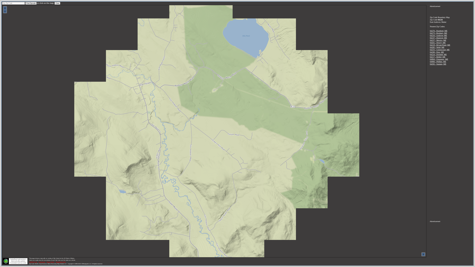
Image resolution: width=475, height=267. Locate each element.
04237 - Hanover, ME (438, 38)
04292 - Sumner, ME (438, 64)
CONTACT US (33, 262)
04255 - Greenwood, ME (440, 50)
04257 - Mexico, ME (438, 40)
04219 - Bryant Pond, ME (440, 45)
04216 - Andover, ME (438, 35)
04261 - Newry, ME (438, 43)
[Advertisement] (451, 11)
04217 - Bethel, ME (437, 57)
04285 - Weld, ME (437, 47)
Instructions (42, 262)
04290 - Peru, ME (437, 52)
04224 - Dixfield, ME (438, 55)
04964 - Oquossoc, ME (439, 59)
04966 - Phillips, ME (438, 62)
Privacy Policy (50, 262)
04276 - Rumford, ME (438, 31)
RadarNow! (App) (61, 262)
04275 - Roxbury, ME (438, 33)
